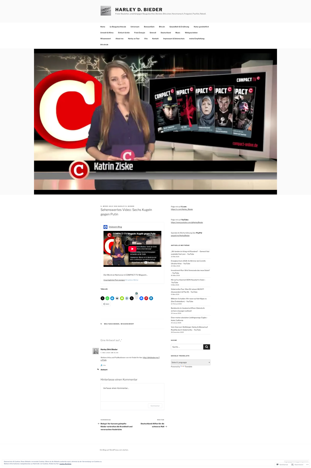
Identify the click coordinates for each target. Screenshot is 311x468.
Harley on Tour (134, 39)
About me (119, 39)
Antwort (104, 370)
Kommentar (155, 406)
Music (177, 33)
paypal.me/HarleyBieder (180, 235)
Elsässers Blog (115, 227)
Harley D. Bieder (139, 9)
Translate (188, 367)
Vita (146, 39)
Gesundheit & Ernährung (179, 27)
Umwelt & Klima (106, 33)
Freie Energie (139, 33)
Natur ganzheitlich (201, 27)
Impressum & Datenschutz (174, 39)
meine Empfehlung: (197, 39)
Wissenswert (105, 39)
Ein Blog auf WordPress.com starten (114, 450)
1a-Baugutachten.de (118, 27)
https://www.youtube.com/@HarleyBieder (187, 222)
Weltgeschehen (191, 33)
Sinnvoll (153, 33)
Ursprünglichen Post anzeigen (114, 280)
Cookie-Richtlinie (65, 464)
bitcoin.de (104, 44)
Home (102, 27)
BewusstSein (149, 27)
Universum (135, 27)
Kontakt (155, 39)
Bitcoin (162, 27)
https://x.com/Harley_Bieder (182, 209)
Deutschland (166, 33)
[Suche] (206, 346)
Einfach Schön (124, 33)
